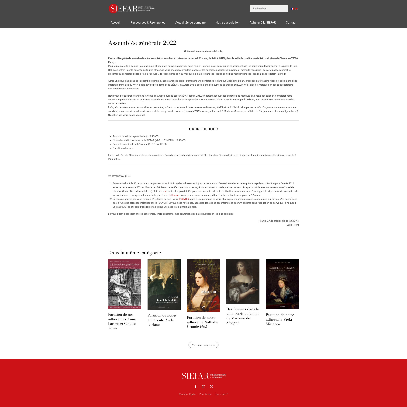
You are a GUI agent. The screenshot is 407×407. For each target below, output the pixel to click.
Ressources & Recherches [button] (148, 22)
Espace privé (221, 394)
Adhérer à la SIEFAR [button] (263, 22)
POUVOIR (184, 199)
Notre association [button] (228, 22)
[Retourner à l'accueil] (132, 8)
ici (166, 191)
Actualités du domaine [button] (190, 22)
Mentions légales (187, 394)
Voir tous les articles (203, 345)
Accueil (116, 22)
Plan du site (205, 394)
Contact (291, 22)
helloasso (174, 195)
